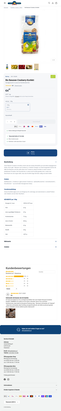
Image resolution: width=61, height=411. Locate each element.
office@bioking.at (27, 330)
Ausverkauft (36, 121)
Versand (17, 96)
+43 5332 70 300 (13, 353)
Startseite (6, 7)
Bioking (7, 76)
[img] (15, 293)
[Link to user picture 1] (10, 313)
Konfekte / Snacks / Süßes (16, 7)
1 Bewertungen (18, 85)
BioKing (9, 407)
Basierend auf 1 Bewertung (13, 273)
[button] (56, 3)
